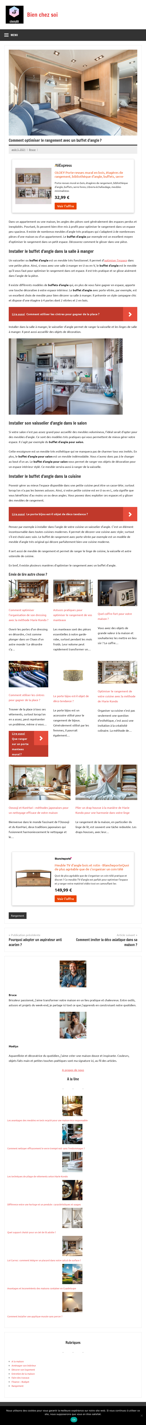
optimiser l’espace (115, 260)
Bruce (32, 149)
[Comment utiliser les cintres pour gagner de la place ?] (28, 674)
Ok (73, 1419)
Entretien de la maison (23, 1373)
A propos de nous (73, 1070)
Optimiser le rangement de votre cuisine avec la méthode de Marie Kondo (116, 696)
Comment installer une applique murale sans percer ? (34, 1316)
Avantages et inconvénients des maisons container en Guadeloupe (41, 1288)
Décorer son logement (23, 1369)
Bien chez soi (42, 15)
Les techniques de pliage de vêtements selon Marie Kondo (37, 1176)
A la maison (18, 1361)
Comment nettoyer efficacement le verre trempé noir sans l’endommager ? (46, 1148)
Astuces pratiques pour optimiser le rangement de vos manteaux (72, 615)
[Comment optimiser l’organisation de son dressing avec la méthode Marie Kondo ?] (28, 591)
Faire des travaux (20, 1377)
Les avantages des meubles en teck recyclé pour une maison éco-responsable (47, 1120)
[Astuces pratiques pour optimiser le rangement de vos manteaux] (73, 591)
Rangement (17, 915)
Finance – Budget (20, 1381)
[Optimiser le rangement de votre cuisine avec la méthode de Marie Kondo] (117, 672)
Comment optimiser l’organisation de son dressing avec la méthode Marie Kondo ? (28, 615)
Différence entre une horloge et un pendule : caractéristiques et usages (44, 1204)
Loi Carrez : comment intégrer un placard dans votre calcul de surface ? (44, 1260)
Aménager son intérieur (24, 1365)
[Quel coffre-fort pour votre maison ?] (117, 593)
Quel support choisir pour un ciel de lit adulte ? (31, 1232)
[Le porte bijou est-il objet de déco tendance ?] (73, 674)
